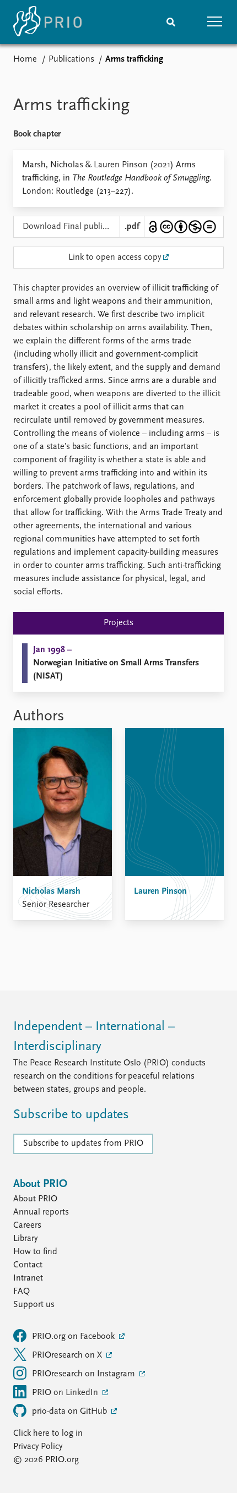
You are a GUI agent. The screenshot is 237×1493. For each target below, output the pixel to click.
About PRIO (35, 1199)
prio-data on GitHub (70, 1411)
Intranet (28, 1278)
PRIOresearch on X (68, 1355)
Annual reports (41, 1212)
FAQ (21, 1291)
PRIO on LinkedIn (66, 1392)
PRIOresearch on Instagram (84, 1374)
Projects (118, 623)
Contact (27, 1265)
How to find (35, 1252)
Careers (27, 1225)
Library (25, 1238)
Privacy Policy (37, 1446)
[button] (215, 22)
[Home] (47, 22)
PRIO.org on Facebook (74, 1336)
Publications (71, 59)
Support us (34, 1304)
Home (25, 59)
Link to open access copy (114, 257)
